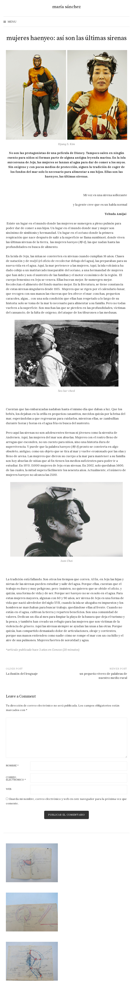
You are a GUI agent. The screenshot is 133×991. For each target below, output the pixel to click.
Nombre (12, 765)
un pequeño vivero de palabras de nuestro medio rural (103, 676)
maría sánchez (66, 6)
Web (8, 789)
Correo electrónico (16, 778)
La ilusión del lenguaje (22, 674)
